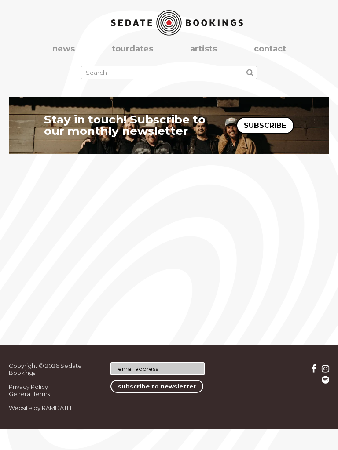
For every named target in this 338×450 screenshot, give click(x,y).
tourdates (132, 49)
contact (270, 49)
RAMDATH (56, 407)
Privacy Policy (28, 386)
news (63, 49)
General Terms (29, 393)
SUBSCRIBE (265, 125)
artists (203, 49)
